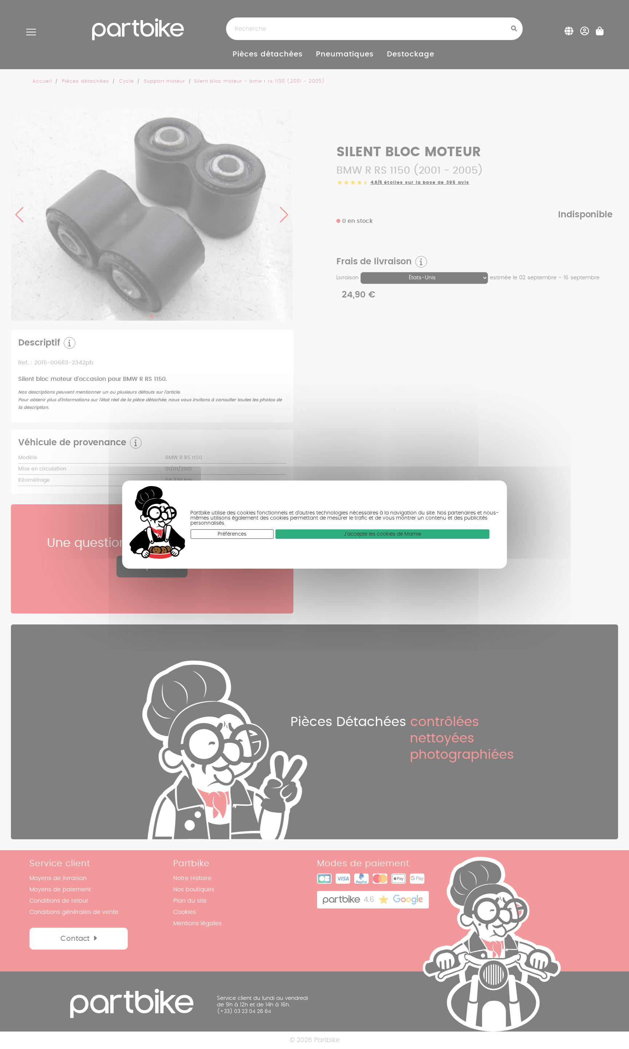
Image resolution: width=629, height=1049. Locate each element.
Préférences (232, 533)
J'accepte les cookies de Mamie (382, 533)
